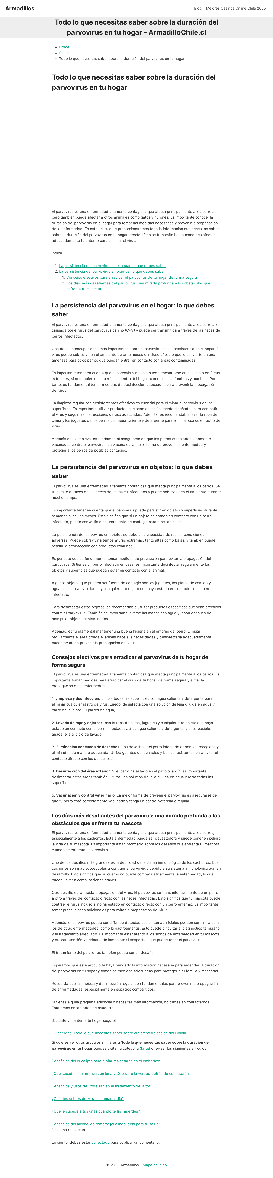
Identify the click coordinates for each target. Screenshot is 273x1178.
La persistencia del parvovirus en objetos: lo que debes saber (112, 271)
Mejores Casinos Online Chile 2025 (236, 8)
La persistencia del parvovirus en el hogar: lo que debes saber (112, 266)
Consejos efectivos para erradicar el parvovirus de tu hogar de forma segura (131, 277)
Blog (198, 8)
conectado (100, 1142)
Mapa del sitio (155, 1165)
